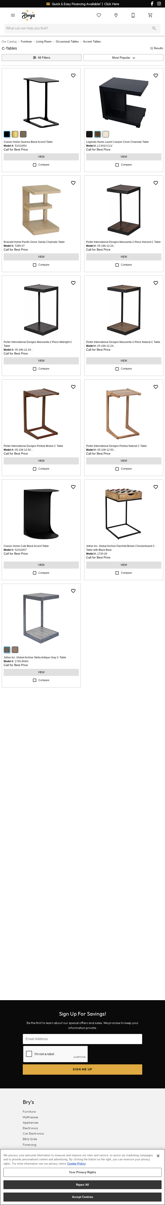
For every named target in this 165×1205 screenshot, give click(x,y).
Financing (29, 1145)
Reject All (82, 1184)
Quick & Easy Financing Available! (85, 4)
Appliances (30, 1122)
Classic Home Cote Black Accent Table (26, 546)
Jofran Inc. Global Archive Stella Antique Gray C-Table (35, 657)
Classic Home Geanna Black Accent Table (28, 141)
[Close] (158, 1156)
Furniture (26, 41)
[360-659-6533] (133, 15)
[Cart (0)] (150, 15)
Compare (43, 164)
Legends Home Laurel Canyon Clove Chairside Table (117, 141)
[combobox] (123, 57)
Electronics (30, 1128)
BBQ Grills (30, 1139)
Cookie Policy (76, 1163)
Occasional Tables (67, 41)
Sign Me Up (82, 1069)
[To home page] (28, 15)
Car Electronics (33, 1133)
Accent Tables (92, 41)
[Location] (116, 15)
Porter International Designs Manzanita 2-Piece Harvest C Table (123, 241)
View (41, 156)
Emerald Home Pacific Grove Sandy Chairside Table (34, 241)
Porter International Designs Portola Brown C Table (33, 445)
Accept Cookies (82, 1197)
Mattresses (30, 1117)
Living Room (44, 41)
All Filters (44, 57)
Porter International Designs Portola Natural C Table (116, 445)
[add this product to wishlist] (73, 75)
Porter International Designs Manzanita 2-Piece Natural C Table (123, 342)
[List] (99, 15)
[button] (13, 15)
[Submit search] (154, 28)
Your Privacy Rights (82, 1172)
